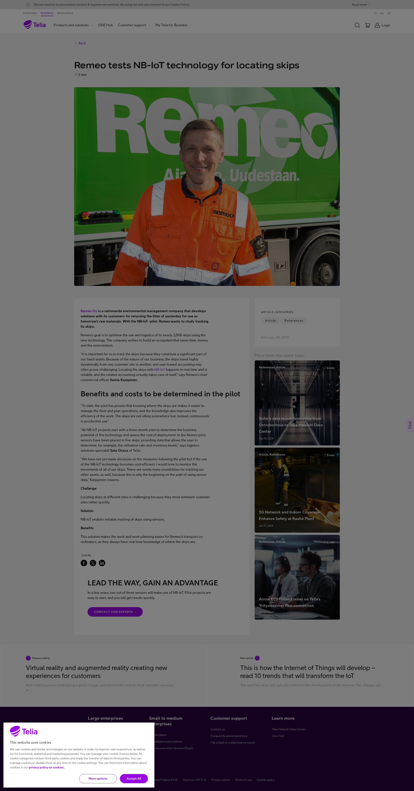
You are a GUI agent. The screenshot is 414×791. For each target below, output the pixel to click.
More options (98, 778)
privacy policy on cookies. (46, 767)
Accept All (134, 778)
